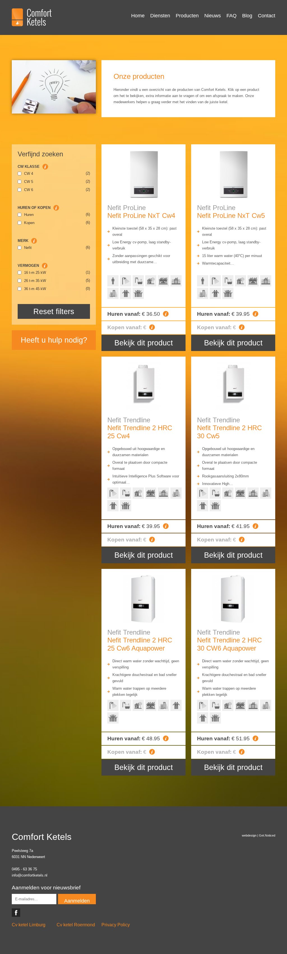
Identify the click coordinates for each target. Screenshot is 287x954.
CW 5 (28, 182)
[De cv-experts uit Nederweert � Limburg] (32, 17)
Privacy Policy (115, 924)
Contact (266, 15)
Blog (247, 15)
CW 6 (28, 190)
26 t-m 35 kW (35, 281)
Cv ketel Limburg (28, 924)
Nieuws (212, 15)
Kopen (29, 223)
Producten (187, 15)
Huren (29, 215)
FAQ (231, 15)
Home (138, 15)
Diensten (160, 15)
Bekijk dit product (143, 342)
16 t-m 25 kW (35, 272)
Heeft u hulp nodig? (54, 340)
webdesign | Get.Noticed (258, 835)
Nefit (28, 248)
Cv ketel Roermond (76, 924)
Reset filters (53, 311)
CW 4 (28, 173)
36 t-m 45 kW (35, 289)
